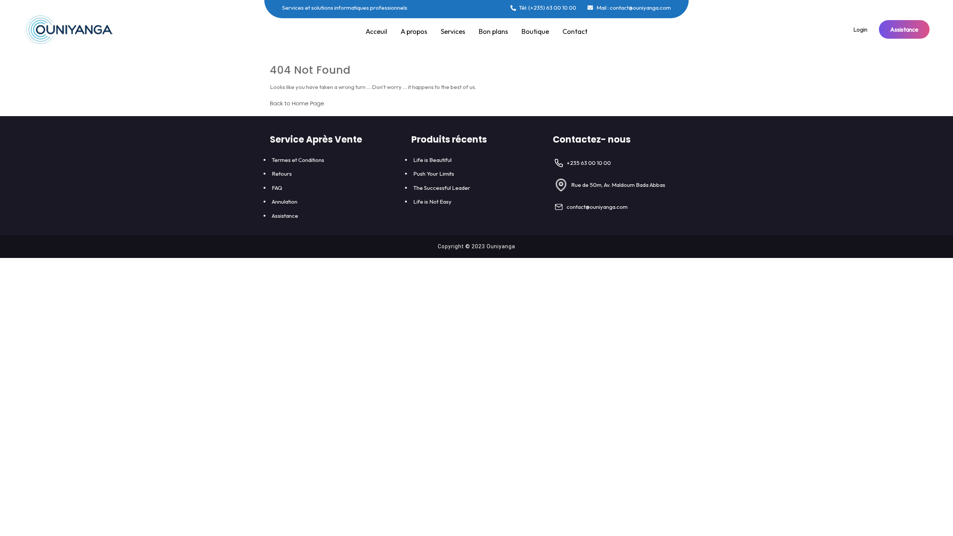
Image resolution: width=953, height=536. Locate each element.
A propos (414, 31)
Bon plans (493, 31)
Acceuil (376, 31)
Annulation (284, 201)
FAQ (277, 187)
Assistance (904, 29)
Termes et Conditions (298, 159)
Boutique (535, 31)
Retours (282, 173)
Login (860, 29)
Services (453, 31)
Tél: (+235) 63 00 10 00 (547, 7)
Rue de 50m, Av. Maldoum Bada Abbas (618, 184)
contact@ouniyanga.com (597, 206)
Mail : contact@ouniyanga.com (633, 7)
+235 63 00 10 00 (589, 162)
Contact (574, 31)
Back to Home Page (297, 103)
